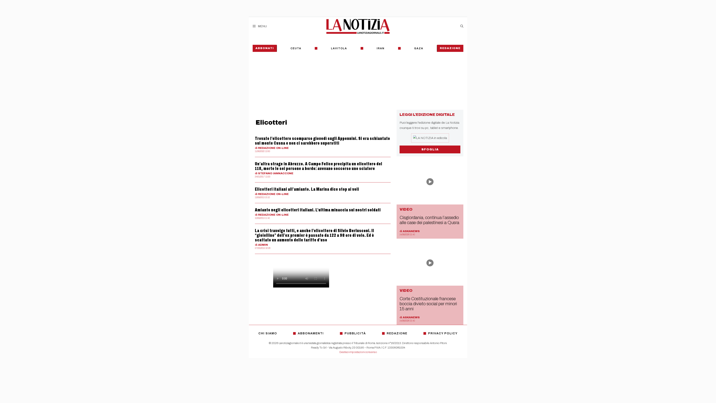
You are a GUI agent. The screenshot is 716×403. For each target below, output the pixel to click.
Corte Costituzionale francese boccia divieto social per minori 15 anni (428, 303)
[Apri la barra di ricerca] (462, 26)
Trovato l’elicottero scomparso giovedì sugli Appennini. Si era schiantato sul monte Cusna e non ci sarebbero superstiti (322, 141)
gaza (418, 48)
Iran (380, 48)
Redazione (450, 48)
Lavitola (339, 48)
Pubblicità (355, 333)
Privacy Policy (443, 333)
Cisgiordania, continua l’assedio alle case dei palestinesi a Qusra (429, 220)
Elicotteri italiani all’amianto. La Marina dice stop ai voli (307, 189)
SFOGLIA (430, 149)
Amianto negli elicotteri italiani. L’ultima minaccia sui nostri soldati (318, 209)
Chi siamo (267, 333)
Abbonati (264, 48)
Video (406, 209)
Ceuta (296, 48)
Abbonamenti (311, 333)
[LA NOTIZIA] (358, 26)
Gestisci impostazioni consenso (358, 352)
